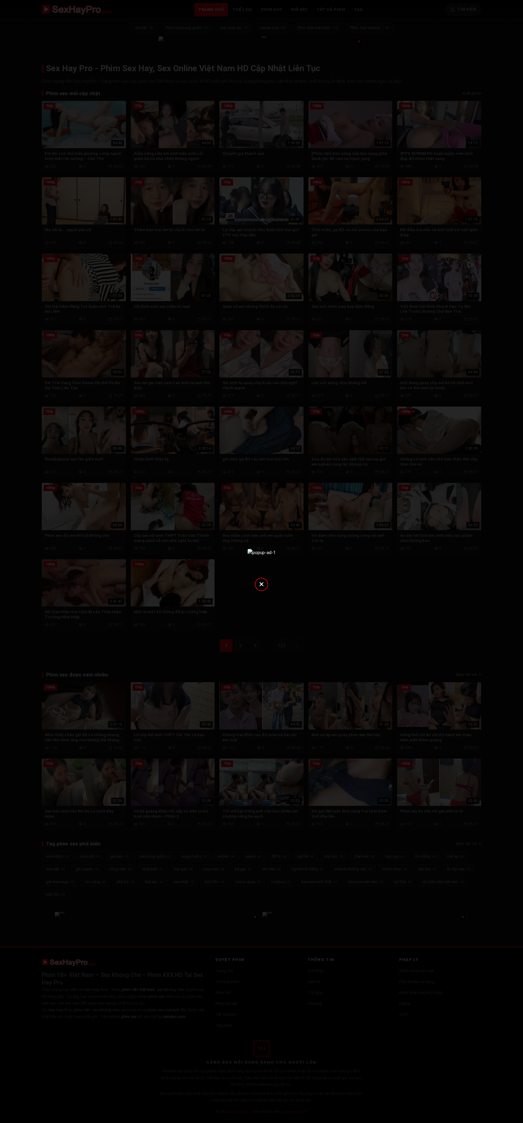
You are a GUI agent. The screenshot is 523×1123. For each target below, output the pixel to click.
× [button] (261, 584)
